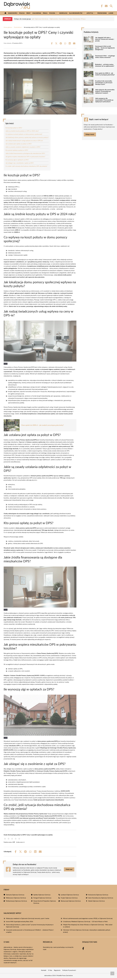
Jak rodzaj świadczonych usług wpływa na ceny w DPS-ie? (24, 140)
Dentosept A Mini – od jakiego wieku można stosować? (105, 56)
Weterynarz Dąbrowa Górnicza (16, 898)
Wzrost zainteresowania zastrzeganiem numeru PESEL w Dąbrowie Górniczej (87, 918)
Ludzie (110, 13)
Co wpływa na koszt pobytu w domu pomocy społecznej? (23, 134)
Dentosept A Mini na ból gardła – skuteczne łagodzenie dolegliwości (105, 48)
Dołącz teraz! (90, 134)
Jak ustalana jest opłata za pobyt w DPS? (18, 144)
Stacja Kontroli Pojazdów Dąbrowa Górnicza (44, 902)
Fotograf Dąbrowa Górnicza (42, 898)
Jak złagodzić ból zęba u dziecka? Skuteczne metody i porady (104, 39)
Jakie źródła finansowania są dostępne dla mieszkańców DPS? (25, 153)
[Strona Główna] (5, 13)
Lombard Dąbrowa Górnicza (70, 895)
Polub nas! (69, 869)
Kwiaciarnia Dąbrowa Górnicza (98, 895)
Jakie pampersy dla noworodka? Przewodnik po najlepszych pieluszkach (104, 100)
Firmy (28, 13)
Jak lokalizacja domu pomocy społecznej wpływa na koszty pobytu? (27, 137)
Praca (45, 13)
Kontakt (43, 970)
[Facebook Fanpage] (101, 6)
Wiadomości (12, 13)
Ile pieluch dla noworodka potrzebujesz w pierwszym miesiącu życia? (103, 82)
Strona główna (8, 27)
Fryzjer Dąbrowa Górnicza (69, 898)
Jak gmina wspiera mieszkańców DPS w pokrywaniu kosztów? (25, 156)
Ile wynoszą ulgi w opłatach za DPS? (17, 160)
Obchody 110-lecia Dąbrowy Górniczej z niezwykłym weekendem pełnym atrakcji (86, 931)
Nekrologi (63, 13)
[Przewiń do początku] (112, 973)
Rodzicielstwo (18, 27)
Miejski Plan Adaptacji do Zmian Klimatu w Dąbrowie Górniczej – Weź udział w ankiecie (87, 926)
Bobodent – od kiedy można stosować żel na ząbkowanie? (104, 65)
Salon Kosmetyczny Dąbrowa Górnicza (100, 898)
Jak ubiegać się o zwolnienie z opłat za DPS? (19, 163)
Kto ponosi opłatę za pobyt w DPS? (16, 150)
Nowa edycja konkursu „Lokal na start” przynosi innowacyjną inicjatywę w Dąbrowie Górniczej (29, 926)
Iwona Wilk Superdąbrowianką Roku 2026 (19, 921)
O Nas (50, 970)
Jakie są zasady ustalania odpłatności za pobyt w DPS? (22, 147)
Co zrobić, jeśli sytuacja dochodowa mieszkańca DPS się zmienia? (26, 166)
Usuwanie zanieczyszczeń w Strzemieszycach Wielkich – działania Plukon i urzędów (30, 931)
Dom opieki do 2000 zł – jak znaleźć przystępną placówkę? (42, 425)
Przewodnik (102, 13)
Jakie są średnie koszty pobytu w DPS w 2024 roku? (22, 131)
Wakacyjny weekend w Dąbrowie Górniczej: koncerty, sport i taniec (27, 918)
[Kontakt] (106, 6)
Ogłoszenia (36, 13)
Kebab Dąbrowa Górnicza (96, 901)
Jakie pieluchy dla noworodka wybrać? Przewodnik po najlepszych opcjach (104, 91)
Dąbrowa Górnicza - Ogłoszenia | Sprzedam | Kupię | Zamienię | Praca (60, 19)
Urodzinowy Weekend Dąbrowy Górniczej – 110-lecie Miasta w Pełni (85, 921)
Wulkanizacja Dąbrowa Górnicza (16, 901)
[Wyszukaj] (111, 5)
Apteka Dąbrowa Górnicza (41, 895)
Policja (21, 13)
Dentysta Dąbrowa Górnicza (15, 895)
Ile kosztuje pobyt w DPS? (13, 128)
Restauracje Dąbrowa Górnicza (71, 901)
